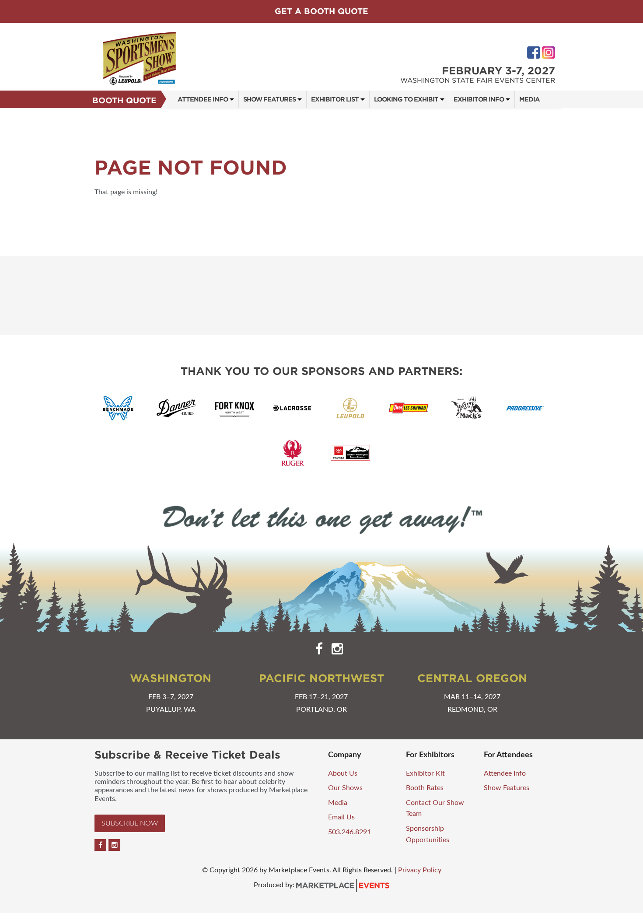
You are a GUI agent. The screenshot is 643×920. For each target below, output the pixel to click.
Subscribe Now (129, 823)
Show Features (269, 99)
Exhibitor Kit (425, 773)
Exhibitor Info (479, 99)
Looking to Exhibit (406, 99)
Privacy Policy (419, 870)
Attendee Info (203, 99)
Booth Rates (425, 787)
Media (529, 99)
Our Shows (345, 787)
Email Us (341, 817)
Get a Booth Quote (321, 11)
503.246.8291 (349, 832)
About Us (342, 773)
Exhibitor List (335, 99)
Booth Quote (124, 100)
